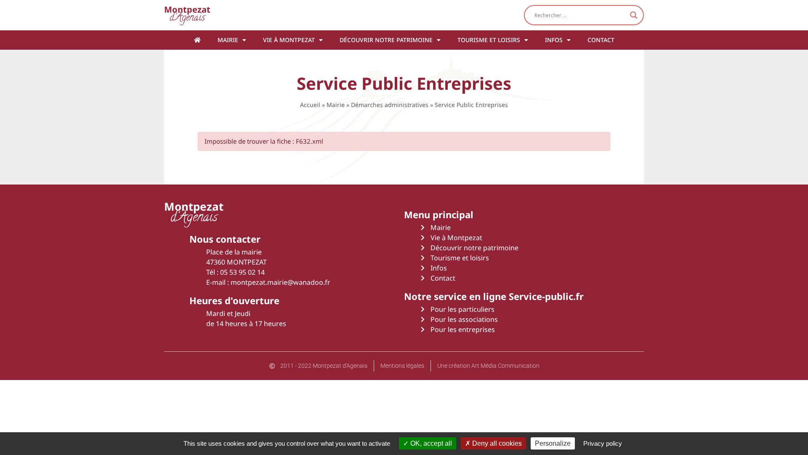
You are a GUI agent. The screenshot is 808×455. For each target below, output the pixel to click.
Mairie (228, 40)
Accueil (310, 105)
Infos (554, 40)
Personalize (553, 443)
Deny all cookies (496, 443)
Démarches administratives (389, 105)
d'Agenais (187, 15)
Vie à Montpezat (289, 40)
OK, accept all (430, 443)
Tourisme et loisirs (488, 40)
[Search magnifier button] (634, 15)
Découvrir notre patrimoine (386, 40)
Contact (600, 40)
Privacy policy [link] (602, 443)
